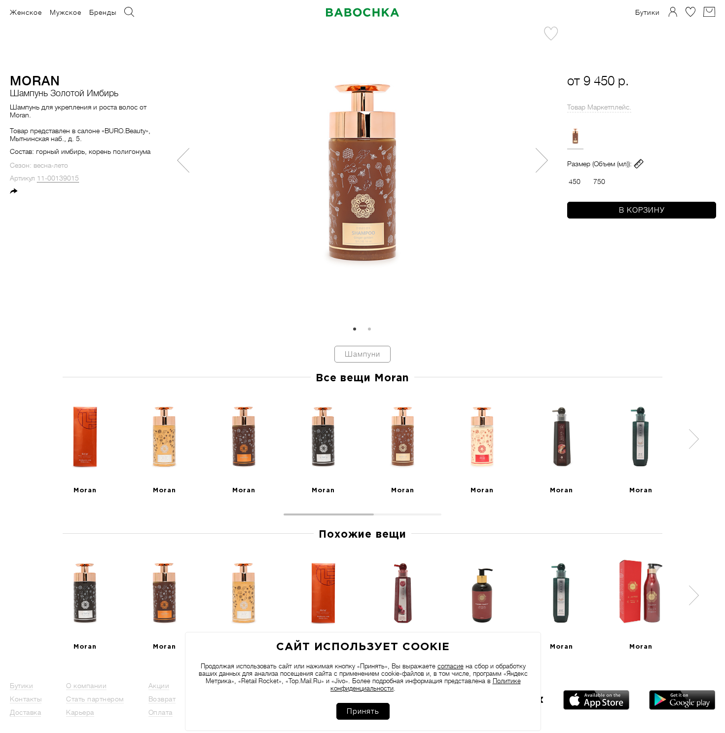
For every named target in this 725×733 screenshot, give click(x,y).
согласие (450, 666)
